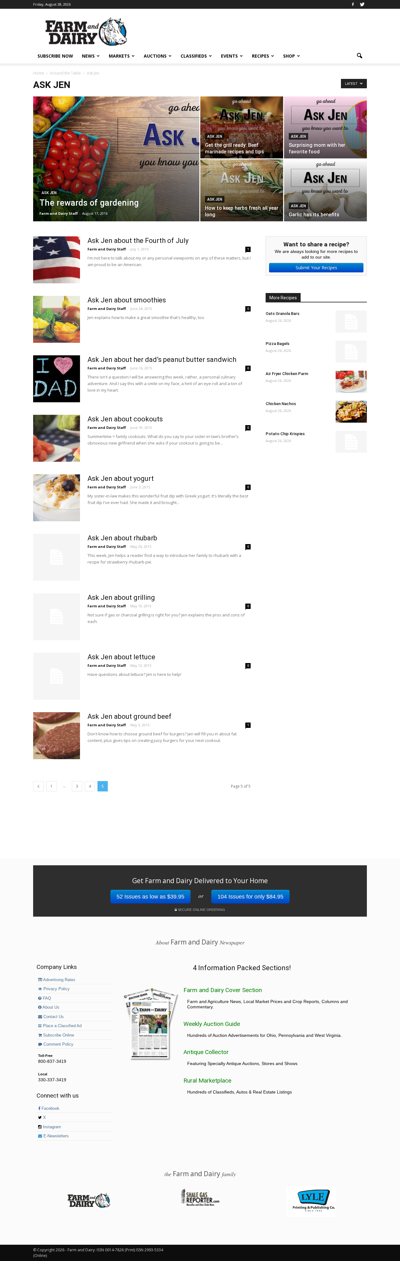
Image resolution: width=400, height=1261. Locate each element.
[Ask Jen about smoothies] (56, 319)
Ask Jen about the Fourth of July (138, 240)
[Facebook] (353, 4)
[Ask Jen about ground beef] (56, 735)
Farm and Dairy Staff (58, 213)
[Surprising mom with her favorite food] (325, 127)
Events (229, 56)
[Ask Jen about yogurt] (56, 497)
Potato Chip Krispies (285, 433)
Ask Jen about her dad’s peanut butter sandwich (162, 359)
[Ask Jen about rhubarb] (56, 557)
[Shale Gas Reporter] (200, 1204)
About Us (50, 1007)
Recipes (260, 56)
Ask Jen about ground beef (130, 716)
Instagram (51, 1127)
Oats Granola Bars (282, 313)
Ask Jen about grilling (121, 597)
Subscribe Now (55, 56)
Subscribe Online (58, 1035)
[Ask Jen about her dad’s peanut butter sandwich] (56, 378)
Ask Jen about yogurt (121, 478)
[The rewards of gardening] (116, 159)
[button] (359, 56)
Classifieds (194, 56)
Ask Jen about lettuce (121, 657)
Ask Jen (49, 193)
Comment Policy (57, 1044)
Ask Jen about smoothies (127, 300)
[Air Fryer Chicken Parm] (351, 382)
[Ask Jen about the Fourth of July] (56, 259)
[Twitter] (362, 4)
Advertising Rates (58, 980)
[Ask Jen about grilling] (56, 616)
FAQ (46, 998)
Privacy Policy (56, 989)
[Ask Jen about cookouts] (56, 438)
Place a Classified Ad (62, 1026)
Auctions (155, 56)
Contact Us (53, 1017)
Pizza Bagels (277, 343)
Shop (289, 56)
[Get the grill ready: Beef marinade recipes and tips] (241, 127)
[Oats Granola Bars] (351, 321)
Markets (119, 56)
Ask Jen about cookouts (125, 419)
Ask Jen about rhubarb (122, 538)
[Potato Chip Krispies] (351, 442)
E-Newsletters (55, 1136)
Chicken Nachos (281, 403)
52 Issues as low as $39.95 (150, 896)
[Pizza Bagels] (351, 352)
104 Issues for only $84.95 (250, 896)
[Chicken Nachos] (351, 412)
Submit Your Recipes (316, 267)
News (88, 56)
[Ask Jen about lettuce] (56, 676)
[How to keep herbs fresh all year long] (241, 190)
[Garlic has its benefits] (325, 190)
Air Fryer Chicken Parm (287, 373)
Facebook (49, 1108)
